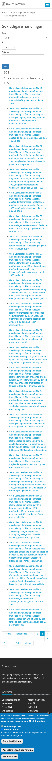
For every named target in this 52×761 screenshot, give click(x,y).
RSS (30, 703)
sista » (28, 643)
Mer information (37, 721)
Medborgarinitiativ (36, 699)
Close (48, 713)
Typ (4, 33)
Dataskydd (33, 710)
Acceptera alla (10, 756)
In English (32, 707)
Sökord (5, 52)
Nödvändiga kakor (13, 726)
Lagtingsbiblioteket (11, 699)
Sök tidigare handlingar (15, 15)
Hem (4, 12)
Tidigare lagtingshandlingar (22, 12)
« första (7, 633)
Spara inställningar (12, 741)
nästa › (18, 643)
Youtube (6, 703)
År (3, 42)
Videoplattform (11, 729)
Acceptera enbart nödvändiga (18, 750)
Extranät (6, 707)
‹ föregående (21, 633)
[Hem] (21, 5)
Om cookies (7, 710)
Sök (5, 66)
